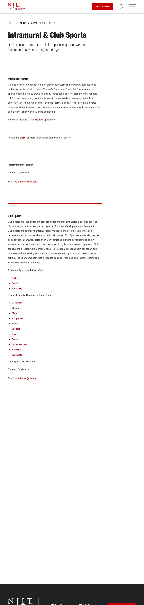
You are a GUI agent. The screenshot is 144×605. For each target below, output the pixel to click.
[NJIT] (16, 7)
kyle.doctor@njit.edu (26, 181)
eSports (15, 308)
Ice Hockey (17, 288)
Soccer (15, 323)
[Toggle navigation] (132, 6)
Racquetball (17, 318)
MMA (14, 313)
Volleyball (16, 349)
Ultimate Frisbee (19, 344)
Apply (102, 7)
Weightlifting (17, 355)
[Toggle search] (121, 6)
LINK (22, 137)
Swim (14, 334)
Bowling (15, 283)
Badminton (17, 303)
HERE (38, 119)
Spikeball (16, 329)
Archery (15, 278)
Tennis (15, 339)
